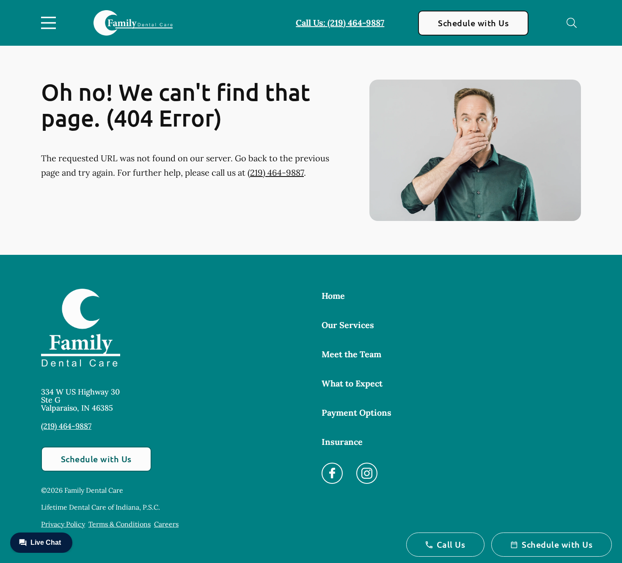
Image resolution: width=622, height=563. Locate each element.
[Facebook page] (332, 473)
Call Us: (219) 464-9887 (340, 22)
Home (333, 295)
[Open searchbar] (571, 23)
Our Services (348, 325)
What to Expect (352, 383)
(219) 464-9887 (276, 172)
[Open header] (50, 23)
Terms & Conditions (119, 524)
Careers (166, 524)
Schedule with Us (473, 22)
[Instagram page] (366, 473)
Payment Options (356, 412)
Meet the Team (351, 354)
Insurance (342, 441)
